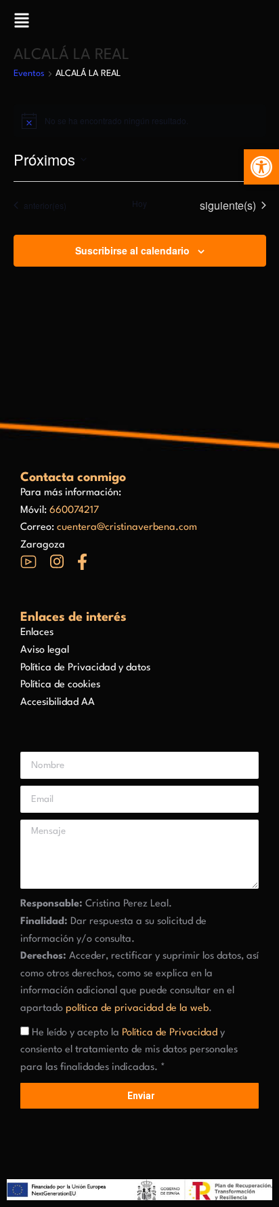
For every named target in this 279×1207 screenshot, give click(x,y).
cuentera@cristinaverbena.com (127, 527)
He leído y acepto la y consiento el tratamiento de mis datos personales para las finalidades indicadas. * (129, 1050)
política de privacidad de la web (137, 1008)
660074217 (74, 510)
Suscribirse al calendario (132, 250)
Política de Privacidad (169, 1033)
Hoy (139, 203)
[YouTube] (28, 562)
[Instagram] (57, 561)
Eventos (29, 73)
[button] (261, 167)
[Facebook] (82, 562)
